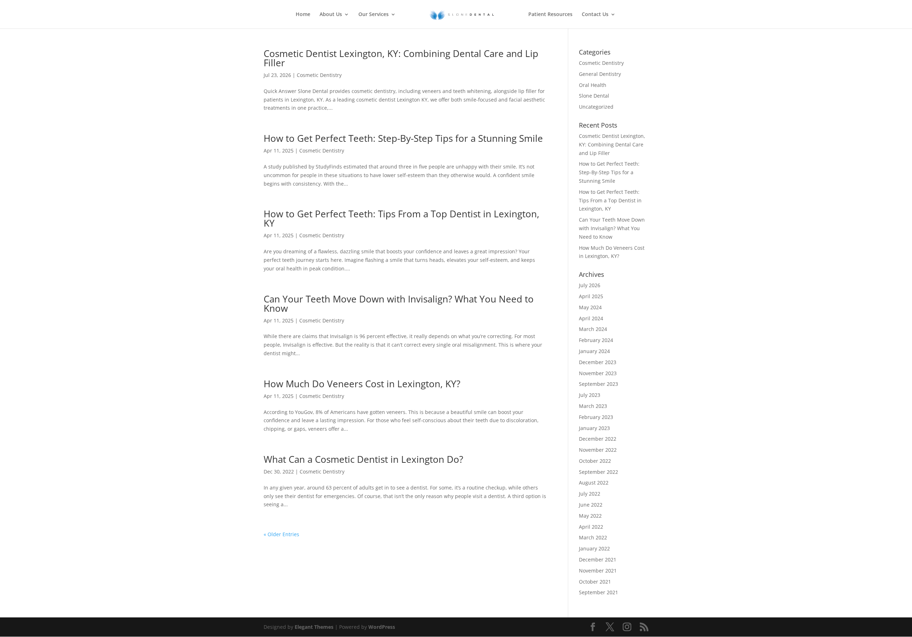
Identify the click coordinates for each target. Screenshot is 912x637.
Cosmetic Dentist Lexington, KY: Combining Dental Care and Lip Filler (401, 58)
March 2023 (593, 406)
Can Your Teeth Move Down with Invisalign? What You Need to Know (399, 303)
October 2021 (595, 581)
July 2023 (589, 395)
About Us (331, 14)
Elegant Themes (314, 626)
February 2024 (596, 340)
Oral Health (592, 85)
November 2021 (598, 570)
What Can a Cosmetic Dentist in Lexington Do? (363, 459)
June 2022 (590, 504)
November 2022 (598, 449)
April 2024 (591, 318)
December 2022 (597, 438)
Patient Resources (550, 14)
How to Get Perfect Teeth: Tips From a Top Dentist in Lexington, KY (401, 218)
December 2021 (597, 559)
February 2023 (596, 417)
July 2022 (589, 493)
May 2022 (590, 515)
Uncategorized (596, 106)
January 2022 (594, 548)
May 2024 (590, 307)
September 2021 (598, 592)
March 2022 (593, 537)
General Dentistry (600, 74)
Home (303, 14)
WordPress (381, 626)
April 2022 (591, 526)
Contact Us (595, 14)
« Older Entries (281, 534)
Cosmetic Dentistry (319, 75)
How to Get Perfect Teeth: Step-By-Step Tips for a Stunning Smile (403, 138)
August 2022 (593, 482)
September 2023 (598, 383)
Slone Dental (594, 95)
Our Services (373, 14)
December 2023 (597, 362)
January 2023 (594, 428)
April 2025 (591, 296)
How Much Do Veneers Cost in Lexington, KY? (362, 383)
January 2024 (594, 351)
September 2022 (598, 471)
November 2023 (598, 373)
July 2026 (589, 285)
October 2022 (595, 460)
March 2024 (593, 329)
